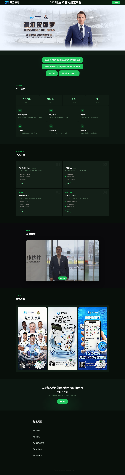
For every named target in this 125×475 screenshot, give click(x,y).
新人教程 (52, 73)
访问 (21, 211)
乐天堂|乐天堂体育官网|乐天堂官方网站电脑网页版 (62, 60)
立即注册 (116, 2)
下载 (21, 183)
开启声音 (62, 278)
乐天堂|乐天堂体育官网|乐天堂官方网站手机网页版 (62, 67)
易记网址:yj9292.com (69, 73)
